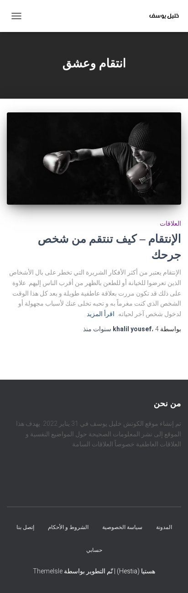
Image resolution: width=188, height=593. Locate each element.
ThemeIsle (48, 571)
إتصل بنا (25, 527)
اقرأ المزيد (101, 314)
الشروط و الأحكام (68, 527)
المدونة (164, 527)
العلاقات (170, 223)
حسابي (94, 550)
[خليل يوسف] (160, 16)
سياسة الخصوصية (122, 527)
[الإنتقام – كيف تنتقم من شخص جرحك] (94, 158)
